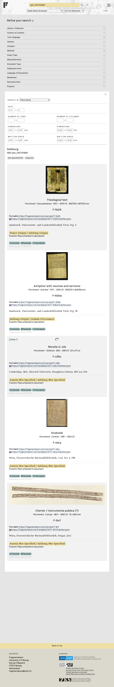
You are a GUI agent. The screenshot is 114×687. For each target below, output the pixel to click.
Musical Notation (14, 60)
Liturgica (11, 46)
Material (10, 51)
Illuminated (11, 77)
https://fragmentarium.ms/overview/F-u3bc (39, 363)
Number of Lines (17, 116)
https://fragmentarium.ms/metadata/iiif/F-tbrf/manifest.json (41, 530)
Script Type (12, 55)
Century (10, 42)
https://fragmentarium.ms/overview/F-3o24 (39, 216)
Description (40, 243)
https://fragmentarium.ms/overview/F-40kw (40, 302)
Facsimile (27, 243)
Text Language (13, 37)
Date (10, 107)
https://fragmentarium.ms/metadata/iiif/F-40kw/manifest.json (41, 305)
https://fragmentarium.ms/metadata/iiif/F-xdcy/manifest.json (41, 452)
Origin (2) (29, 158)
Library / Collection (15, 28)
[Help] (105, 94)
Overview (15, 243)
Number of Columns (68, 116)
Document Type (14, 64)
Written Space (16, 137)
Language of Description (17, 73)
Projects (10, 86)
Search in (13, 100)
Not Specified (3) (15, 158)
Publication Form (14, 68)
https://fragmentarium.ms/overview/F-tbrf (39, 527)
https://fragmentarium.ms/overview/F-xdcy (39, 449)
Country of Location (15, 33)
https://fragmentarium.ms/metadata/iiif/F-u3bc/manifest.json (41, 366)
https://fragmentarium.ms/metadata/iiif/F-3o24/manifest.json (41, 219)
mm (26, 130)
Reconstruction (13, 82)
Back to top (57, 646)
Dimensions (14, 127)
